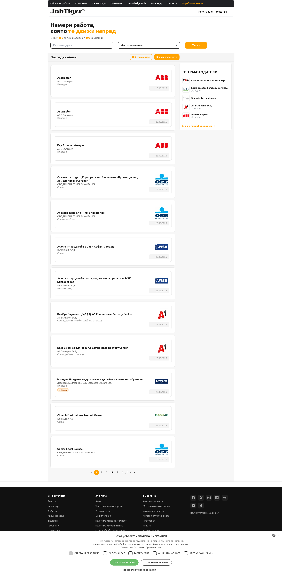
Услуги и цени (102, 511)
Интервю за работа (153, 511)
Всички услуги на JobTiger (204, 513)
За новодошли (151, 530)
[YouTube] (193, 505)
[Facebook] (193, 498)
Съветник (117, 3)
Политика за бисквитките (109, 525)
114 (129, 472)
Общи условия (103, 516)
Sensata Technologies (203, 98)
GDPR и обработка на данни (110, 530)
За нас (98, 501)
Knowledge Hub (136, 3)
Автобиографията (153, 501)
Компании (81, 3)
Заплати (172, 3)
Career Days (99, 3)
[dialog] (141, 553)
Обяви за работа (60, 3)
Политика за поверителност (111, 520)
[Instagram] (209, 498)
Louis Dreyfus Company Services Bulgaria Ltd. (209, 88)
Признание (54, 525)
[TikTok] (201, 505)
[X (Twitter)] (201, 498)
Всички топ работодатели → (198, 126)
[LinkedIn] (217, 498)
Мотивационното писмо (156, 506)
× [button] (278, 535)
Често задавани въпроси (109, 506)
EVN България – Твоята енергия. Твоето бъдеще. (209, 80)
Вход (218, 11)
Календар (156, 3)
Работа (52, 501)
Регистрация (205, 11)
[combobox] (273, 535)
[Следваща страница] (134, 472)
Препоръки (149, 520)
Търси (196, 45)
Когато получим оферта (156, 516)
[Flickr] (225, 498)
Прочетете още (153, 547)
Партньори (54, 530)
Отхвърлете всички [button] (156, 562)
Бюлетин (53, 520)
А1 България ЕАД (201, 105)
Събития (52, 511)
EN (225, 11)
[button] (141, 570)
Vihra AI (147, 525)
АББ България (199, 114)
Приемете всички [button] (124, 562)
